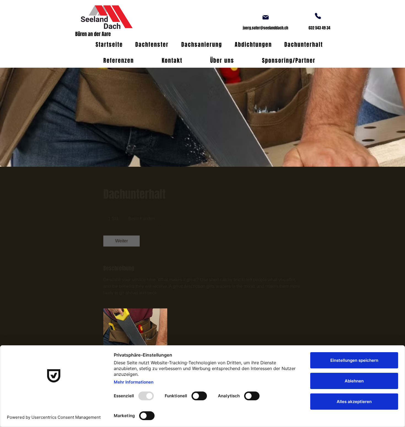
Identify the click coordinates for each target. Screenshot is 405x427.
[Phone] (318, 15)
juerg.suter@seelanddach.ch (265, 28)
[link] (121, 241)
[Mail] (265, 17)
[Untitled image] (135, 340)
